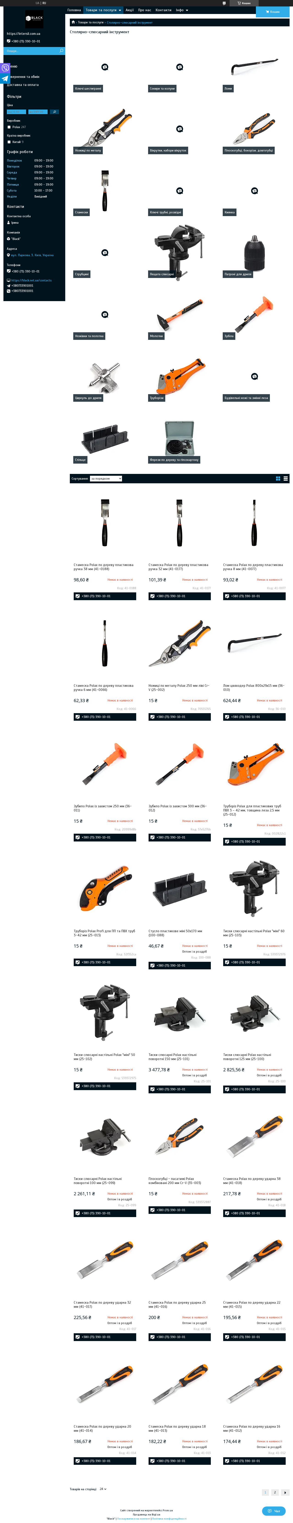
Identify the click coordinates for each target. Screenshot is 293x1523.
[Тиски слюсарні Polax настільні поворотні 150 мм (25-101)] (180, 1012)
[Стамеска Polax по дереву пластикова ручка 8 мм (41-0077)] (254, 522)
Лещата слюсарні (162, 274)
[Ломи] (254, 67)
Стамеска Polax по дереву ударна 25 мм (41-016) (177, 1304)
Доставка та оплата (23, 85)
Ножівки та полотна (89, 336)
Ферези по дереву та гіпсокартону (174, 460)
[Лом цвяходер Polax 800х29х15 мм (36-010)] (254, 643)
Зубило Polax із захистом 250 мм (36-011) (103, 808)
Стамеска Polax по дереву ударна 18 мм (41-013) (177, 1428)
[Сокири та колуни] (180, 67)
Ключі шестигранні (88, 89)
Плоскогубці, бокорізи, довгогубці (249, 150)
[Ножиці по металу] (105, 129)
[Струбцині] (105, 252)
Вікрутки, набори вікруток (168, 150)
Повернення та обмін (23, 77)
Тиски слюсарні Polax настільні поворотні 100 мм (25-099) (98, 1181)
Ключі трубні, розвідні (165, 212)
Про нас (144, 10)
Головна (74, 10)
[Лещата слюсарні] (180, 252)
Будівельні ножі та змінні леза (246, 398)
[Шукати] (61, 51)
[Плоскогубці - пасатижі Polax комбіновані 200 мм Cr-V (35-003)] (180, 1136)
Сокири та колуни (162, 89)
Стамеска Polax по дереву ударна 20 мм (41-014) (102, 1428)
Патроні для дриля (238, 274)
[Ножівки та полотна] (105, 314)
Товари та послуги (101, 10)
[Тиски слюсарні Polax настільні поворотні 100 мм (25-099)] (105, 1136)
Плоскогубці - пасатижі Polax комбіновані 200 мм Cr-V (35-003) (175, 1181)
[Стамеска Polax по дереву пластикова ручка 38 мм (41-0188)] (105, 522)
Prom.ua (168, 1510)
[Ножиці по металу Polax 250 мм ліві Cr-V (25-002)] (180, 643)
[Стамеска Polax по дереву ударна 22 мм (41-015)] (254, 1260)
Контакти (163, 10)
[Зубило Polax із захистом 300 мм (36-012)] (180, 764)
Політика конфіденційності (169, 1518)
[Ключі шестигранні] (105, 67)
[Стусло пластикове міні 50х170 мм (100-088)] (180, 889)
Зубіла (229, 336)
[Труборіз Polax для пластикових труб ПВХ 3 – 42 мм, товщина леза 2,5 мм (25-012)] (254, 764)
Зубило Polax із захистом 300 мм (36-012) (178, 808)
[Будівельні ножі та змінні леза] (254, 376)
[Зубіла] (254, 314)
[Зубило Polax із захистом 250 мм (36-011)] (105, 764)
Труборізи (156, 398)
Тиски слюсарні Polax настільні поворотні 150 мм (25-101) (172, 1057)
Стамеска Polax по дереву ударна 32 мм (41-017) (102, 1304)
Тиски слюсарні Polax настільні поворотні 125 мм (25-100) (247, 1057)
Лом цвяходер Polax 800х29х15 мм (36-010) (254, 688)
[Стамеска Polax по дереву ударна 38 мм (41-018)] (254, 1136)
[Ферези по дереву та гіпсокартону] (180, 438)
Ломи (228, 89)
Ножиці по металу (88, 150)
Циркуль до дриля (88, 398)
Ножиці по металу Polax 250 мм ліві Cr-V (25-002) (179, 688)
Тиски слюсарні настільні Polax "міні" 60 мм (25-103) (254, 933)
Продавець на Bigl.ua (146, 1514)
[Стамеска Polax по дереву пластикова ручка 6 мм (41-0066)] (105, 643)
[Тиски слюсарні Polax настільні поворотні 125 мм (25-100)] (254, 1012)
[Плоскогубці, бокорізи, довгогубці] (254, 129)
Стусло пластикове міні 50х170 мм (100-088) (175, 933)
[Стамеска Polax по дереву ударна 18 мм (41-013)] (180, 1384)
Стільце (80, 460)
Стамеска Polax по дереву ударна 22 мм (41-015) (251, 1304)
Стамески (81, 212)
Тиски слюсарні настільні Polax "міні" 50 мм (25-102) (104, 1057)
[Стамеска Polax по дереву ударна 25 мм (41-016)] (180, 1260)
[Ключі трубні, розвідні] (180, 191)
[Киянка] (254, 191)
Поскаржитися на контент (133, 1518)
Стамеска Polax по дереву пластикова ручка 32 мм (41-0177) (178, 567)
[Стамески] (105, 191)
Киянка (230, 212)
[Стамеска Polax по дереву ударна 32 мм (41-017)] (105, 1260)
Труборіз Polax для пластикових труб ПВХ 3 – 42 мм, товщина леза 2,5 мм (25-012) (252, 810)
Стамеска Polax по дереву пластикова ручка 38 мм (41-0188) (103, 567)
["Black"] (34, 19)
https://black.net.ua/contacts (31, 280)
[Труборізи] (180, 376)
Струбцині (82, 274)
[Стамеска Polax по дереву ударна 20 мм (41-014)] (105, 1384)
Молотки (156, 336)
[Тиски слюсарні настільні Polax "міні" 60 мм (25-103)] (254, 889)
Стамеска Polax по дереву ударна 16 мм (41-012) (251, 1428)
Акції (130, 10)
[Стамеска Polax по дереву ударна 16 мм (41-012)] (254, 1384)
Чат (277, 1511)
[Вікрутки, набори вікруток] (180, 129)
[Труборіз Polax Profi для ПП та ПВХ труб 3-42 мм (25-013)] (105, 889)
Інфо (180, 10)
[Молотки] (180, 314)
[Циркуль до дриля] (105, 376)
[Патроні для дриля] (254, 252)
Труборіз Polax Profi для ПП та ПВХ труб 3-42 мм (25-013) (104, 933)
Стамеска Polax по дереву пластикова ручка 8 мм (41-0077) (253, 567)
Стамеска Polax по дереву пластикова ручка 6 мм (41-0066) (103, 688)
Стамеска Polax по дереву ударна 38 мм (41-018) (252, 1181)
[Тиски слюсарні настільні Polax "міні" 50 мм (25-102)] (105, 1012)
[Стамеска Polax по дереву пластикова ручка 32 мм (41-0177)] (180, 522)
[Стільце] (105, 438)
